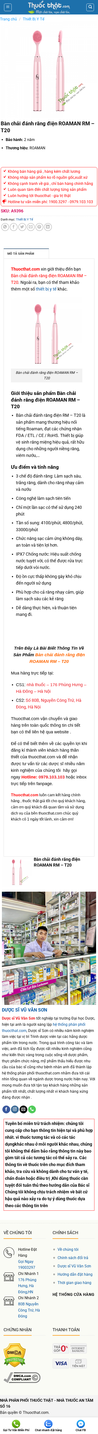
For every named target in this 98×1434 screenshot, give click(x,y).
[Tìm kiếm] (90, 7)
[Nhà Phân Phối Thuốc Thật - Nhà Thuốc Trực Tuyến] (49, 7)
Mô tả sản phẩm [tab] (20, 253)
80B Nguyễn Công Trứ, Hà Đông (29, 1310)
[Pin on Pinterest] (39, 227)
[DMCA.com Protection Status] (15, 1355)
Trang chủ (8, 19)
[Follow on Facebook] (6, 1110)
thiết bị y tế (46, 289)
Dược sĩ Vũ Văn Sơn (74, 1266)
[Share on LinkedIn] (48, 227)
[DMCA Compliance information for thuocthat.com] (22, 1377)
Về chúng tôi (68, 1249)
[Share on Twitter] (22, 227)
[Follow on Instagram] (15, 1110)
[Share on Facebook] (14, 227)
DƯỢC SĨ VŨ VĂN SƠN (24, 1010)
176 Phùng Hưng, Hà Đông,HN (27, 1286)
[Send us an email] (23, 1110)
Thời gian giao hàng (74, 1282)
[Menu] (8, 7)
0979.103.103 (52, 777)
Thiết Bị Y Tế (33, 19)
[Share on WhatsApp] (5, 227)
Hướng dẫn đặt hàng (75, 1274)
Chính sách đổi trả (73, 1258)
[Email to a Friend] (31, 227)
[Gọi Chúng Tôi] (32, 1110)
